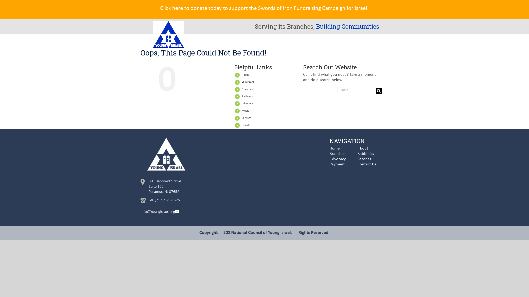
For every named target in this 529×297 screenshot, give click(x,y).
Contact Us (366, 164)
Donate (246, 125)
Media (245, 110)
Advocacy (247, 103)
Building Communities (347, 26)
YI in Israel (248, 82)
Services (246, 118)
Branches (247, 89)
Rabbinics (247, 96)
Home (335, 148)
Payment (337, 164)
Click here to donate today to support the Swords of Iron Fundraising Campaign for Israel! (264, 8)
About (245, 75)
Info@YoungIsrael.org (158, 212)
